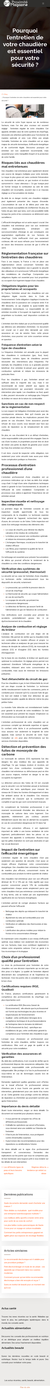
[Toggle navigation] (43, 3)
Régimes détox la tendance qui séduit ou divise (36, 1170)
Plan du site (25, 1387)
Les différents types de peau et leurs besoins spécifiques (13, 1170)
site (16, 738)
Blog (5, 94)
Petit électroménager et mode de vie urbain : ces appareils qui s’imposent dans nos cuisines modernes (24, 1270)
